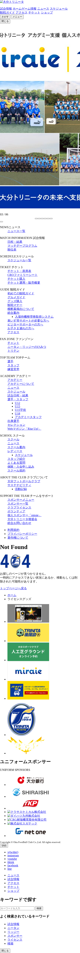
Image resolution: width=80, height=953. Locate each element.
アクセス (22, 12)
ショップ (47, 12)
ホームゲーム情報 (24, 8)
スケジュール (59, 8)
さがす (5, 16)
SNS (4, 845)
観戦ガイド (7, 12)
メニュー (17, 16)
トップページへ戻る (13, 588)
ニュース (43, 8)
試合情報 (6, 8)
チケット (34, 12)
